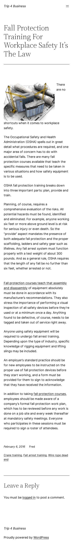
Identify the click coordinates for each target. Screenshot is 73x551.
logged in (29, 497)
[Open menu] (67, 6)
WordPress (41, 537)
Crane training (13, 455)
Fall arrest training (35, 455)
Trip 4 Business (15, 6)
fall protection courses (50, 394)
